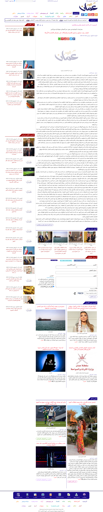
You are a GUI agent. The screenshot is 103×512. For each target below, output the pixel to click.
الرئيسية (94, 25)
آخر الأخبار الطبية (72, 481)
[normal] (40, 25)
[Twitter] (66, 261)
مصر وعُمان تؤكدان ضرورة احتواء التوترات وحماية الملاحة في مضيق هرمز (76, 249)
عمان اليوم (11, 1)
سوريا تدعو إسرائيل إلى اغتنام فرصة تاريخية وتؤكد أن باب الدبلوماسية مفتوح (45, 249)
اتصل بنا (35, 497)
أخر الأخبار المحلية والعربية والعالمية (81, 25)
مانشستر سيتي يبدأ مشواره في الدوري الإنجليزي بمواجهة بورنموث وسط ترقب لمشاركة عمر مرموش (13, 172)
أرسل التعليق (93, 296)
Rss (51, 497)
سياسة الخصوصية (18, 497)
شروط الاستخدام (50, 277)
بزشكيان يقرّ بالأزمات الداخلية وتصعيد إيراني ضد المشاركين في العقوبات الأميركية (14, 65)
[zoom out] (42, 25)
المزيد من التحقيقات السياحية (44, 438)
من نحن (69, 497)
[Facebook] (80, 261)
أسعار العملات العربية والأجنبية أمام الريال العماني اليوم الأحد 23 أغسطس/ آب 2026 (14, 270)
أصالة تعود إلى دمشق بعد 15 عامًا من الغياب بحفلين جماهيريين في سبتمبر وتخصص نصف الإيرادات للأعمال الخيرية (82, 308)
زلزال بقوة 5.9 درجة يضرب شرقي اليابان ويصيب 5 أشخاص (51, 20)
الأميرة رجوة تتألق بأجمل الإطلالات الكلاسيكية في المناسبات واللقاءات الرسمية (13, 84)
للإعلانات (43, 497)
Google (6, 1)
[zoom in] (38, 25)
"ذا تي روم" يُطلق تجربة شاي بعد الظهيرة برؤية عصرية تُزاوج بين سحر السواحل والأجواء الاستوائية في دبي (14, 94)
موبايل (27, 497)
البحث (34, 1)
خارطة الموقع (77, 497)
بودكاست (84, 497)
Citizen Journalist (60, 497)
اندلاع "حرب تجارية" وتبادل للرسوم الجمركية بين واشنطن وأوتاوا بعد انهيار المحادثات (14, 152)
